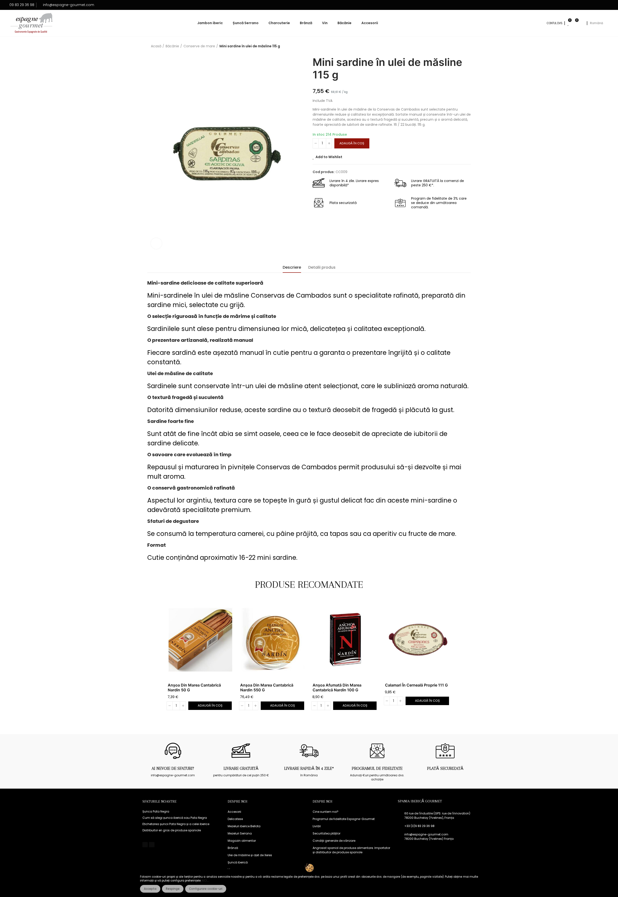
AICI (204, 881)
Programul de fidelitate (377, 768)
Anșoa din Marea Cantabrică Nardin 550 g (266, 687)
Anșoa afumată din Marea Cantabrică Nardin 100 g (337, 687)
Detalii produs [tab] (322, 267)
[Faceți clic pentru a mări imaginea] (156, 243)
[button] (154, 658)
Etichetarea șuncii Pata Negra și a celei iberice (175, 824)
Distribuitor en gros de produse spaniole (171, 830)
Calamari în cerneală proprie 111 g (416, 685)
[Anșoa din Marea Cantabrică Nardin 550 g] (272, 639)
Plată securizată (445, 768)
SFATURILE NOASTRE (159, 801)
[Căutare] (582, 23)
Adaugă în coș (351, 143)
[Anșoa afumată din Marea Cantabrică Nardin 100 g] (345, 639)
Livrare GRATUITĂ (241, 768)
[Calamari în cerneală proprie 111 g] (417, 639)
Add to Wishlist (329, 156)
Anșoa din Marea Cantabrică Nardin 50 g (194, 687)
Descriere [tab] (292, 267)
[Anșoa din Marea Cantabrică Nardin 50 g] (200, 639)
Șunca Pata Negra (155, 811)
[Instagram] (151, 844)
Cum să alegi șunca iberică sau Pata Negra (174, 818)
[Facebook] (145, 844)
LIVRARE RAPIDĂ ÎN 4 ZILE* (309, 768)
